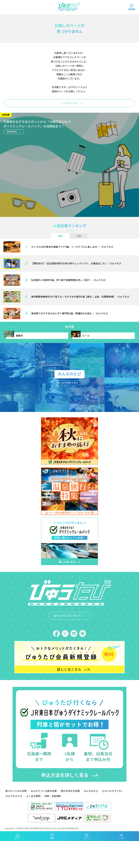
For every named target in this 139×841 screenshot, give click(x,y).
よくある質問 (33, 796)
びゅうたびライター (112, 791)
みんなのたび (91, 791)
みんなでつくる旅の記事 (44, 791)
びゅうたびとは (13, 796)
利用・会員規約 (52, 796)
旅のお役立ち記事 (70, 791)
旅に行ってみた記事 (16, 791)
